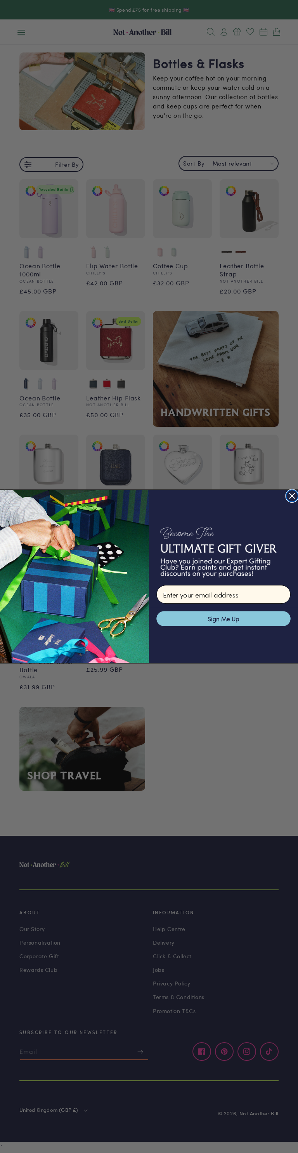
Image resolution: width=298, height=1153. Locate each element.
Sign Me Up (223, 619)
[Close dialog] (292, 496)
